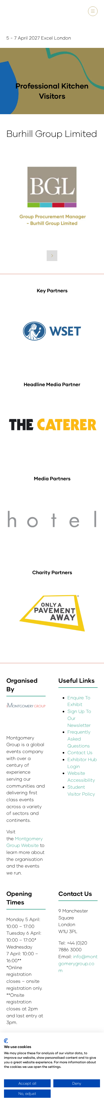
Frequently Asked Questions (78, 738)
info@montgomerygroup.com (78, 963)
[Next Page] (52, 255)
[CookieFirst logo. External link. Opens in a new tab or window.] (6, 1040)
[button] (93, 11)
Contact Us (80, 752)
